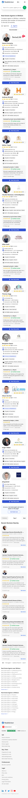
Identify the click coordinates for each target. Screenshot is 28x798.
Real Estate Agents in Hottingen (9, 704)
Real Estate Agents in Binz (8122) (9, 672)
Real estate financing (7, 758)
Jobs (3, 775)
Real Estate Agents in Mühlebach (9, 706)
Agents (15, 26)
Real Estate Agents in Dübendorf (9, 685)
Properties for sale (6, 752)
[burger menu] (24, 2)
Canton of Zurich (17, 662)
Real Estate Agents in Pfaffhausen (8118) (11, 674)
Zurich (24, 662)
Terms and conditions (7, 777)
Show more (4, 689)
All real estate (5, 783)
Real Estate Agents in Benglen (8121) (10, 680)
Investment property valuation (9, 739)
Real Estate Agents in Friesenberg (9, 708)
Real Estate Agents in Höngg (8, 711)
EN (18, 2)
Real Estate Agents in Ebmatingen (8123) (11, 683)
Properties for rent (6, 754)
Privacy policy (5, 779)
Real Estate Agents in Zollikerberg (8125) (11, 670)
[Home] (3, 662)
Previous (4, 518)
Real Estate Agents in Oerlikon (8, 709)
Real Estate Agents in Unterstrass (9, 696)
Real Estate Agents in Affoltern (9, 702)
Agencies (6, 26)
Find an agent (5, 744)
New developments (6, 756)
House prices (5, 742)
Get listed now (14, 512)
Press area (4, 773)
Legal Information (6, 781)
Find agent (8, 662)
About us (4, 770)
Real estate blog (6, 746)
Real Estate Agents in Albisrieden (9, 698)
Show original (17, 77)
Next (24, 518)
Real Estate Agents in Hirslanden (9, 700)
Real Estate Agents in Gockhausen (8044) (11, 678)
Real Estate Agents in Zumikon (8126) (10, 687)
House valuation (6, 737)
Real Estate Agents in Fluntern (8, 695)
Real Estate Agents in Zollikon (8, 676)
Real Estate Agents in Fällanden (9, 681)
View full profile (15, 82)
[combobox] (14, 7)
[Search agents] (24, 7)
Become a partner (6, 764)
